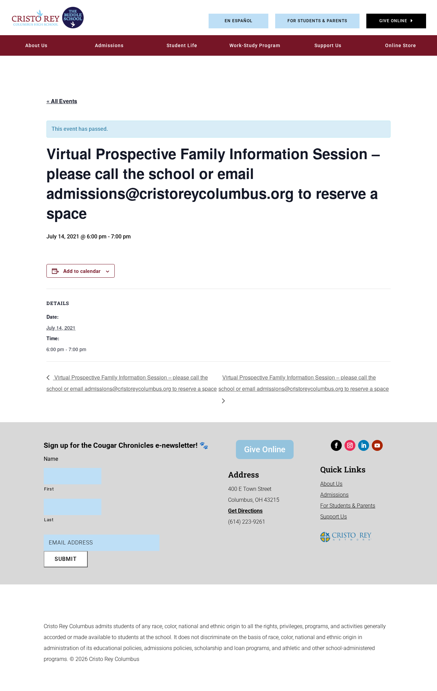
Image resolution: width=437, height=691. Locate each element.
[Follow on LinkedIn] (363, 445)
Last (49, 519)
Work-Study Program (254, 45)
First (49, 489)
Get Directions (245, 511)
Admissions (109, 45)
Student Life (182, 45)
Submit (66, 559)
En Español (238, 20)
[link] (42, 17)
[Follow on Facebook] (336, 445)
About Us (36, 45)
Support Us (327, 45)
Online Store (400, 45)
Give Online (393, 20)
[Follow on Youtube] (377, 445)
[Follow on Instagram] (349, 445)
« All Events (61, 101)
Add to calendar (81, 270)
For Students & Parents (317, 20)
